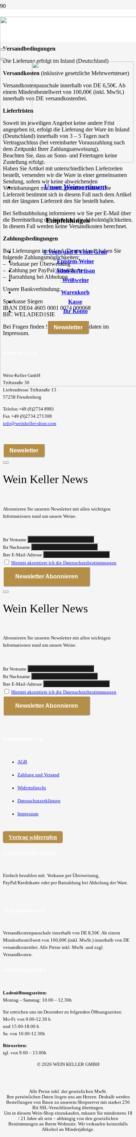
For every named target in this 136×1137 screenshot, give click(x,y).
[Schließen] (6, 462)
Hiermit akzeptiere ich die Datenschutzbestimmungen (63, 562)
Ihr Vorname (14, 539)
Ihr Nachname (16, 547)
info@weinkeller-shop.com (29, 423)
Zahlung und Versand (38, 774)
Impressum (27, 813)
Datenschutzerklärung (39, 800)
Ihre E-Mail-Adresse (22, 554)
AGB (22, 761)
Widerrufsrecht (31, 787)
